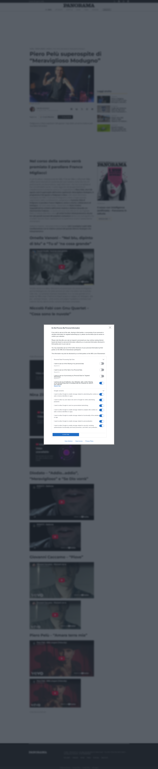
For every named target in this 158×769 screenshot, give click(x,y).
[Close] (110, 328)
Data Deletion (69, 441)
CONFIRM (65, 434)
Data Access (79, 441)
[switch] (101, 363)
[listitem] (79, 359)
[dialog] (79, 385)
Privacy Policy (89, 441)
